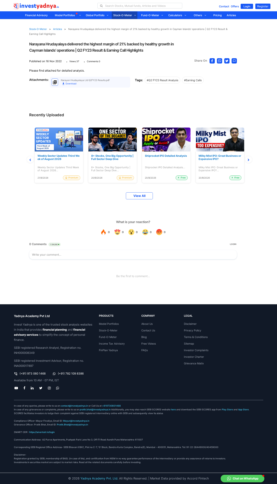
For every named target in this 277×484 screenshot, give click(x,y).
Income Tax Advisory (112, 343)
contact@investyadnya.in (74, 405)
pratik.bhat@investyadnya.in (95, 409)
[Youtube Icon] (16, 388)
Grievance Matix (194, 363)
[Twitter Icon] (40, 388)
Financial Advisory (36, 15)
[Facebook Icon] (24, 388)
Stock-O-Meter (123, 15)
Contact (224, 6)
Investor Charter (194, 356)
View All (139, 196)
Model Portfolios (65, 15)
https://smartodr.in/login (42, 432)
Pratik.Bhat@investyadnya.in (72, 424)
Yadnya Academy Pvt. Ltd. (99, 478)
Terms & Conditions (196, 337)
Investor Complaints (196, 350)
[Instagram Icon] (49, 388)
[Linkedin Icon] (32, 388)
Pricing (217, 15)
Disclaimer (190, 323)
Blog (144, 337)
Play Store (227, 409)
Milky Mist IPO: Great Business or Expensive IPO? (220, 157)
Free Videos (148, 343)
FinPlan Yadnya (108, 350)
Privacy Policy (192, 330)
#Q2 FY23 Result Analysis (162, 80)
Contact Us (148, 330)
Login (246, 6)
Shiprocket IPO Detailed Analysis (166, 155)
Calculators (176, 15)
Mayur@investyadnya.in (76, 420)
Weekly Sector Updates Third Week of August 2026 (58, 157)
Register (263, 6)
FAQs (144, 350)
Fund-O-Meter (151, 15)
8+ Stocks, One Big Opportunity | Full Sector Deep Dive (112, 157)
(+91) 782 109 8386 (71, 373)
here (173, 409)
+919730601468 (111, 405)
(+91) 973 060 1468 (33, 373)
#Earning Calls (193, 80)
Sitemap (189, 343)
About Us (147, 323)
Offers (235, 6)
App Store (243, 409)
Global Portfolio (96, 15)
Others (199, 15)
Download (70, 83)
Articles (231, 15)
